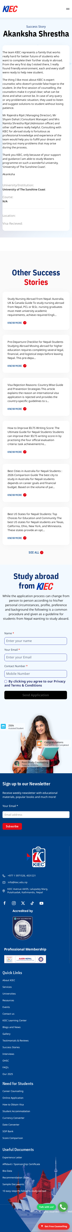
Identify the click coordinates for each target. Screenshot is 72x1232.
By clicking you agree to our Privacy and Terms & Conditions (34, 683)
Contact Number (16, 666)
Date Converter (11, 1124)
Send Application (35, 695)
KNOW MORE (15, 322)
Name (9, 633)
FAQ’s (6, 1067)
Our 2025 (8, 1074)
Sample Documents (13, 1184)
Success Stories (11, 1047)
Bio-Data (7, 1170)
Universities (9, 993)
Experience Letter (12, 1157)
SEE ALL (34, 552)
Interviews (8, 1053)
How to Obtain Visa (13, 1104)
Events (6, 1007)
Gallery (6, 1033)
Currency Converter (13, 1117)
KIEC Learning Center (15, 1020)
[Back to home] (10, 9)
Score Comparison (13, 1138)
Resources (8, 1000)
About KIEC (9, 980)
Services (7, 986)
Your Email (12, 650)
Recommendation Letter (16, 1177)
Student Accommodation (16, 1111)
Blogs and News (12, 1027)
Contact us (8, 1013)
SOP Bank (8, 1131)
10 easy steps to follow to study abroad (24, 1190)
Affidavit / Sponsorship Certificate (21, 1164)
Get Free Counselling (56, 1226)
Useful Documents (18, 1149)
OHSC (6, 1060)
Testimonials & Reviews (16, 1040)
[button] (67, 9)
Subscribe (12, 826)
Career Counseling (13, 1091)
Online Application (13, 1097)
